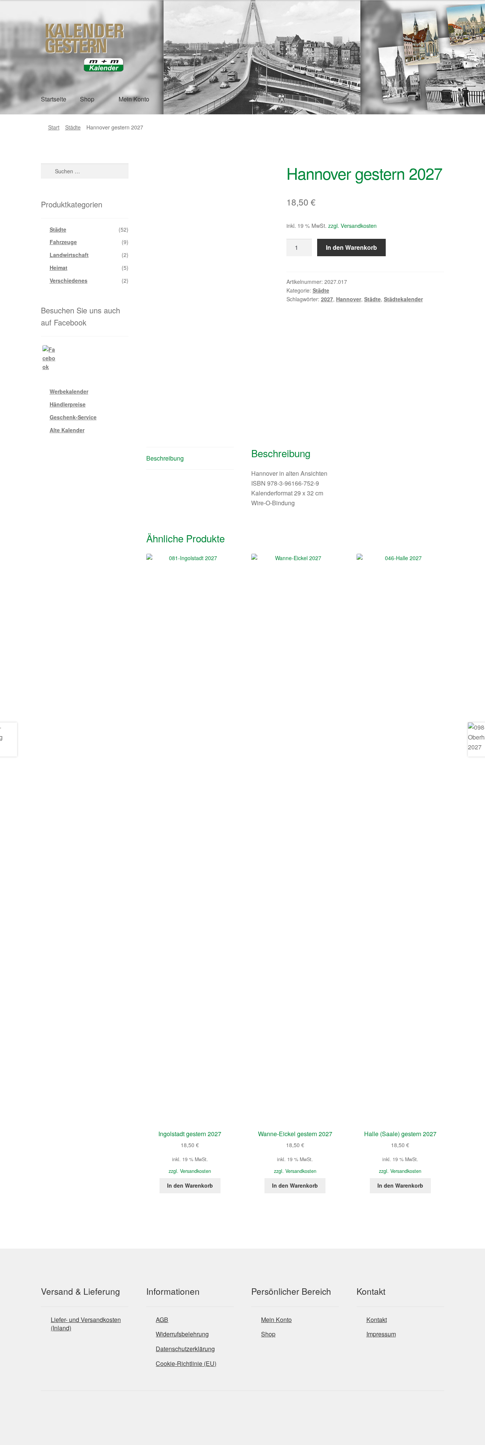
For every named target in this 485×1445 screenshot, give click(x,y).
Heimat (58, 267)
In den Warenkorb (351, 247)
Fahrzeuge (63, 242)
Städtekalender (403, 299)
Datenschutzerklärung (185, 1348)
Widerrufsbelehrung (182, 1334)
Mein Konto (134, 99)
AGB (162, 1319)
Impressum (381, 1334)
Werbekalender (69, 391)
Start (53, 127)
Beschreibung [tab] (165, 458)
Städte (73, 127)
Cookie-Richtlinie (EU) (186, 1363)
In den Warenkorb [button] (190, 1185)
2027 (327, 299)
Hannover (348, 299)
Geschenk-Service (73, 417)
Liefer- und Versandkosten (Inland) (86, 1324)
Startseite (53, 99)
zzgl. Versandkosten (352, 225)
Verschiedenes (69, 280)
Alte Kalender (67, 430)
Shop (87, 99)
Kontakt (376, 1319)
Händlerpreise (68, 404)
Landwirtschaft (69, 254)
